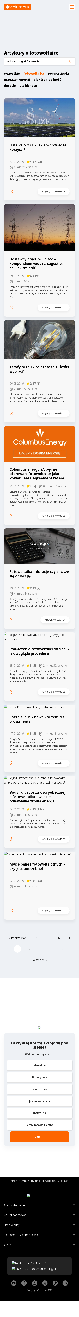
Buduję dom (39, 1077)
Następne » (39, 960)
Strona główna (19, 1180)
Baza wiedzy (11, 1225)
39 (61, 949)
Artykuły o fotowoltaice (42, 1180)
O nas (8, 1245)
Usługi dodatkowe (15, 1215)
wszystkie (12, 73)
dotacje (10, 85)
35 (28, 949)
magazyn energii (17, 79)
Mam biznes (39, 1089)
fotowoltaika (33, 73)
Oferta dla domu (14, 1205)
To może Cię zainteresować (21, 1235)
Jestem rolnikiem (39, 1101)
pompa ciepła (58, 73)
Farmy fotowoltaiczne (39, 1125)
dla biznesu (28, 85)
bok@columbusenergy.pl (40, 1269)
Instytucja (39, 1113)
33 (70, 938)
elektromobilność (47, 79)
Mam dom (40, 1065)
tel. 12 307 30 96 (37, 1263)
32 (59, 938)
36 (39, 949)
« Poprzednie (17, 938)
